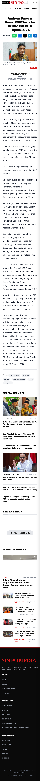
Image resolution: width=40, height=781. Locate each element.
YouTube (5, 753)
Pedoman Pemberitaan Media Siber (15, 728)
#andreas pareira (19, 379)
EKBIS (26, 8)
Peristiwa (5, 693)
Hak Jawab (6, 714)
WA (14, 36)
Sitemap (30, 775)
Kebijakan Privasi (9, 723)
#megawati (7, 383)
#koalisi (6, 379)
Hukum (4, 684)
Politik (4, 680)
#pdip (31, 379)
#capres (26, 375)
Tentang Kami (7, 706)
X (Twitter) (6, 745)
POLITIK (8, 8)
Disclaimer (22, 775)
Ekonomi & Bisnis (8, 689)
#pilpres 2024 (14, 375)
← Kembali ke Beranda (20, 533)
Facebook (5, 758)
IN (35, 36)
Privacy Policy (12, 775)
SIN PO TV (5, 2)
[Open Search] (29, 2)
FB (20, 36)
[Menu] (36, 2)
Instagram (6, 740)
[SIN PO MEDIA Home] (19, 2)
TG (30, 36)
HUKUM (18, 8)
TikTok (4, 749)
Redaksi (5, 710)
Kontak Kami (7, 719)
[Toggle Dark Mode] (33, 2)
